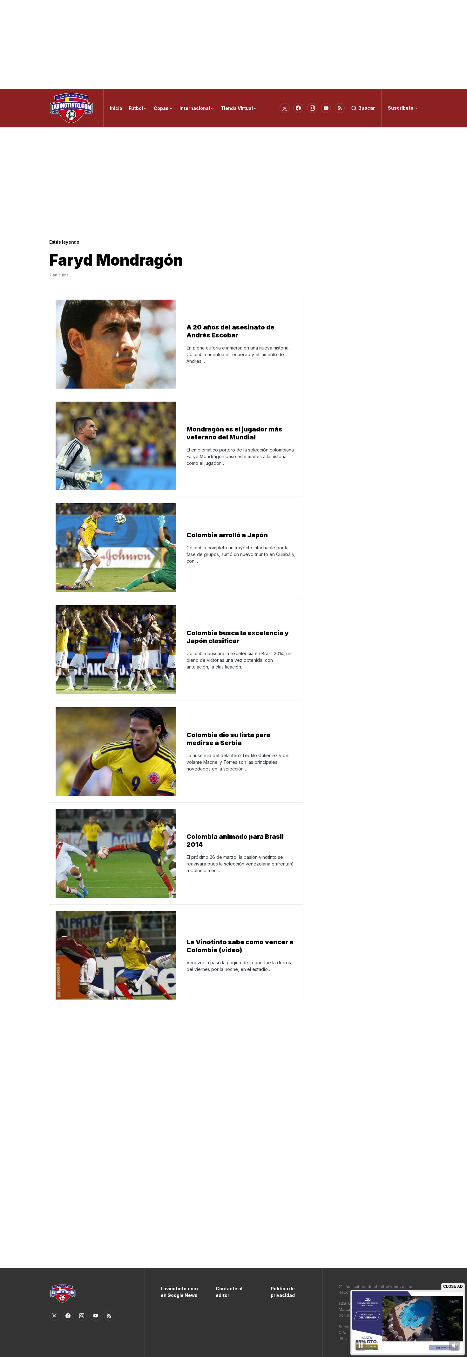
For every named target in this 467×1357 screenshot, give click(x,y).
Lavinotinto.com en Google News (179, 1292)
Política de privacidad (283, 1292)
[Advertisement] (233, 44)
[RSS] (340, 108)
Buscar (366, 108)
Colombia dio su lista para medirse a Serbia (228, 739)
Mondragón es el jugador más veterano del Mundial (234, 433)
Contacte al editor (229, 1292)
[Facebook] (298, 108)
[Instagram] (312, 108)
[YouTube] (326, 108)
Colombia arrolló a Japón (227, 535)
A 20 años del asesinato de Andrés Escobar (230, 331)
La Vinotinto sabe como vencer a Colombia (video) (240, 946)
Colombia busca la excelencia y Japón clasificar (237, 637)
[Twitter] (285, 108)
